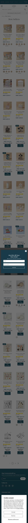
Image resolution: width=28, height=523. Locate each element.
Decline (13, 515)
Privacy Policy (19, 508)
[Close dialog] (26, 251)
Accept (13, 512)
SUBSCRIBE (14, 267)
